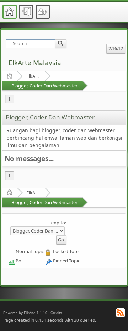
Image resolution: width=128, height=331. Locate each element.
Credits (56, 313)
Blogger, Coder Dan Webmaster (44, 85)
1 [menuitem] (9, 99)
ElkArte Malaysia (35, 62)
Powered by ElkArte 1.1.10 (25, 313)
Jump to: (57, 222)
